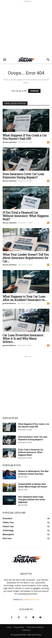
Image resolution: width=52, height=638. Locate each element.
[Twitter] (26, 617)
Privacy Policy (19, 627)
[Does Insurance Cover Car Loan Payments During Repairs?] (26, 159)
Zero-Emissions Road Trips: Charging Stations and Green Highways (31, 499)
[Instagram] (18, 617)
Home (9, 627)
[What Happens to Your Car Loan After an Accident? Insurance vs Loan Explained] (26, 281)
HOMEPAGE (34, 91)
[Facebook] (11, 617)
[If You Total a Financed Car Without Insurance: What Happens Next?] (26, 197)
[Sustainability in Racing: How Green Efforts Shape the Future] (9, 487)
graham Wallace (9, 303)
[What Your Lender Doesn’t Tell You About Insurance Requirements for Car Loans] (26, 239)
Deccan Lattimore (10, 142)
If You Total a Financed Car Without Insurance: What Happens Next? (26, 216)
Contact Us (26, 630)
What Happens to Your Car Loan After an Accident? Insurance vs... (25, 298)
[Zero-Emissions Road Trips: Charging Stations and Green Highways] (9, 500)
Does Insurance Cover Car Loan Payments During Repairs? (23, 175)
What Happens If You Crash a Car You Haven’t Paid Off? (25, 137)
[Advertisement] (26, 29)
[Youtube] (40, 617)
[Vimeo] (33, 617)
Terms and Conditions (35, 627)
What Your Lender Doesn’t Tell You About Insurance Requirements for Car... (26, 258)
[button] (4, 59)
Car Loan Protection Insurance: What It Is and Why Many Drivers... (23, 339)
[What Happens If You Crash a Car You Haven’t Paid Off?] (26, 120)
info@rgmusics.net (31, 599)
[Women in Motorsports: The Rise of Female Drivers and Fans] (9, 474)
